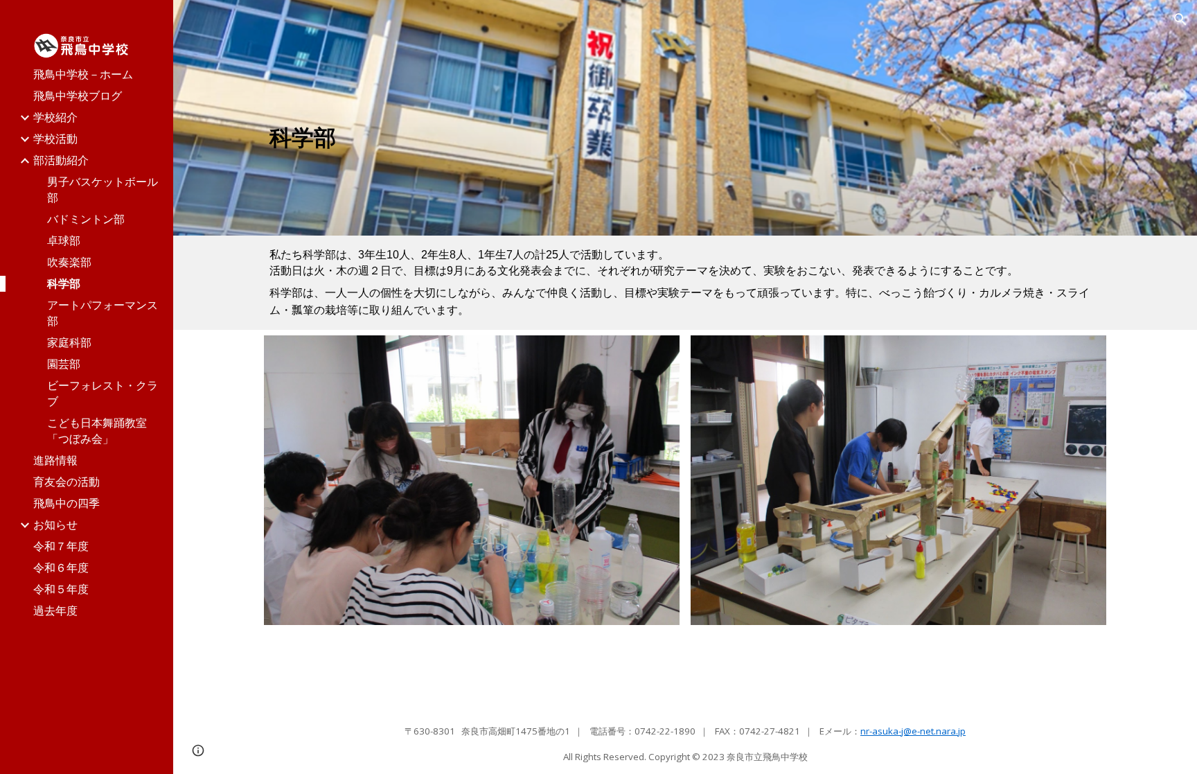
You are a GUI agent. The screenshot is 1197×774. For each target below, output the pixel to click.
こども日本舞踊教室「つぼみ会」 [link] (97, 430)
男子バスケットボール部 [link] (102, 189)
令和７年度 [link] (61, 546)
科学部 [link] (63, 283)
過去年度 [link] (55, 610)
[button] (1180, 19)
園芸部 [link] (63, 363)
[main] (543, 137)
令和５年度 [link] (61, 589)
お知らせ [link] (55, 524)
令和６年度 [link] (61, 567)
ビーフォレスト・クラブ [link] (102, 393)
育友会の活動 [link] (66, 481)
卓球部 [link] (63, 240)
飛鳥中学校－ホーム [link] (83, 74)
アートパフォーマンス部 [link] (102, 312)
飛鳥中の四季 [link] (66, 503)
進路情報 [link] (55, 460)
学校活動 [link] (55, 138)
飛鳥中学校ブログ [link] (77, 95)
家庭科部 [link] (69, 342)
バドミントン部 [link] (86, 219)
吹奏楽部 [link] (69, 262)
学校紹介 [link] (55, 117)
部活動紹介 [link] (61, 160)
